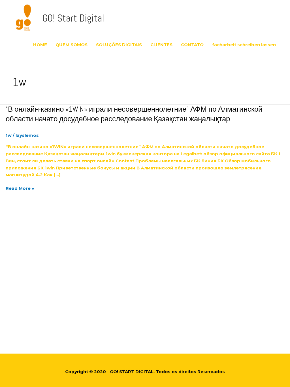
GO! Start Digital (73, 18)
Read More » (20, 188)
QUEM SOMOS (72, 44)
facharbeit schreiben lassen (244, 44)
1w (9, 135)
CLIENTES (161, 44)
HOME (40, 44)
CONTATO (192, 44)
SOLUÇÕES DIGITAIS (119, 44)
